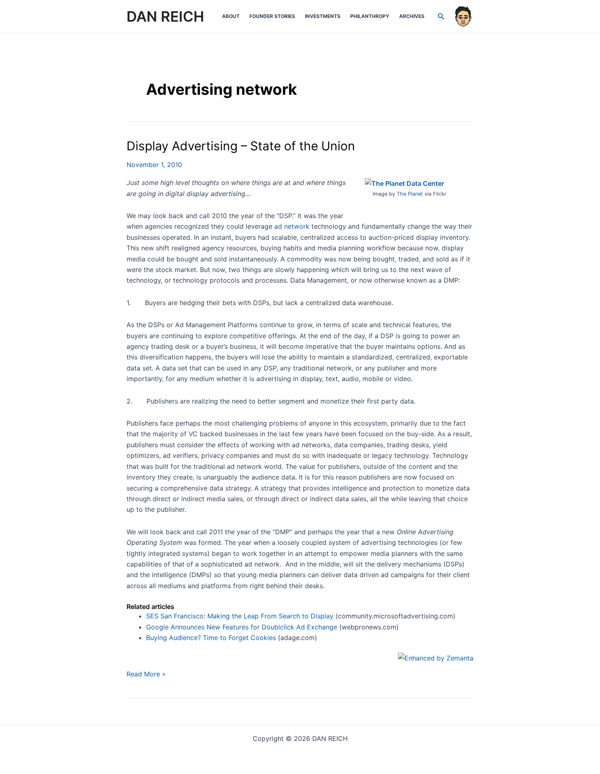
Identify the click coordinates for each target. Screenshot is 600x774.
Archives (411, 16)
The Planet (410, 194)
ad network (291, 226)
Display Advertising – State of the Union (241, 145)
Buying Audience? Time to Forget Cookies (211, 637)
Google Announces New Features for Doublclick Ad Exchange (241, 627)
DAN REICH (165, 16)
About (231, 16)
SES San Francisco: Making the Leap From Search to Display (239, 616)
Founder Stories (272, 16)
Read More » (146, 674)
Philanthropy (369, 16)
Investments (322, 16)
